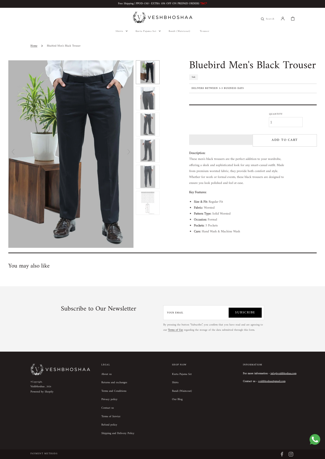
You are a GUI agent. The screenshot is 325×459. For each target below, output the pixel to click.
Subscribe (245, 313)
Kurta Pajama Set (182, 375)
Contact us (107, 408)
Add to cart (285, 140)
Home (33, 45)
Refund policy (109, 424)
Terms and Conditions (113, 391)
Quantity (276, 114)
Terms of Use (175, 330)
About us (106, 375)
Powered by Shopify (42, 391)
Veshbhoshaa (37, 386)
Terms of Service (110, 416)
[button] (282, 18)
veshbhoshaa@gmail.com (272, 381)
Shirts (175, 382)
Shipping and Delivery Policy (117, 433)
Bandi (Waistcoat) (182, 391)
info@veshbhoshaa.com (283, 373)
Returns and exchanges (114, 382)
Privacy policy (109, 399)
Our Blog (177, 399)
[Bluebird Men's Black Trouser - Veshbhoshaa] (148, 72)
